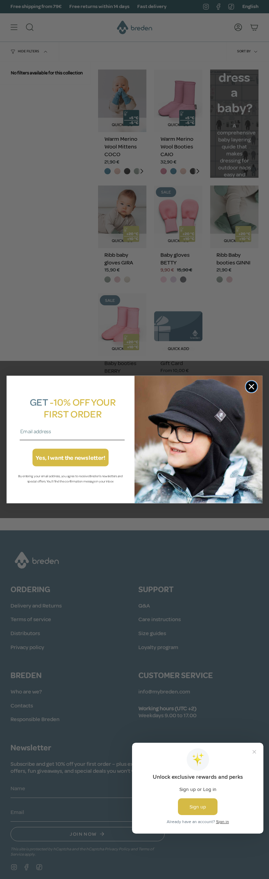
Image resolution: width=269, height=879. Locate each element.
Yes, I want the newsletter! (70, 458)
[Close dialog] (251, 386)
